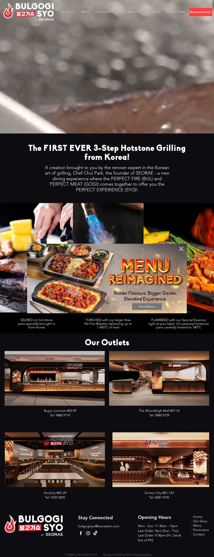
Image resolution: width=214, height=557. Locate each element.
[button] (181, 248)
